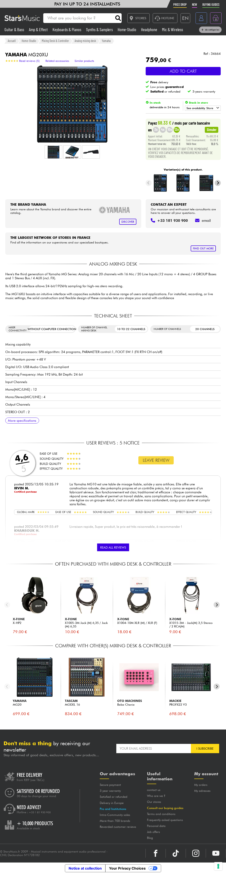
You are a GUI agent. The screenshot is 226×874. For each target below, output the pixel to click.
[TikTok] (176, 853)
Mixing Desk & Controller (55, 41)
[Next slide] (218, 183)
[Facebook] (156, 853)
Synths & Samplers (100, 29)
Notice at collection (85, 868)
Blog (150, 838)
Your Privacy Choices (127, 868)
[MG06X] (183, 183)
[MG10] (206, 183)
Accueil (12, 41)
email (206, 220)
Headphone (149, 29)
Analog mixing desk (85, 41)
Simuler (212, 129)
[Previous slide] (149, 183)
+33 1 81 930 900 (40, 812)
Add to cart (183, 71)
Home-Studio (127, 29)
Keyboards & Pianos (67, 29)
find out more (203, 248)
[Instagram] (196, 853)
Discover (127, 221)
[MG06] (160, 183)
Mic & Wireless (172, 29)
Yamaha (106, 41)
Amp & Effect (39, 29)
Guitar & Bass (14, 29)
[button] (53, 152)
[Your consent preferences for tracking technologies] (218, 866)
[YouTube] (216, 853)
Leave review (156, 460)
